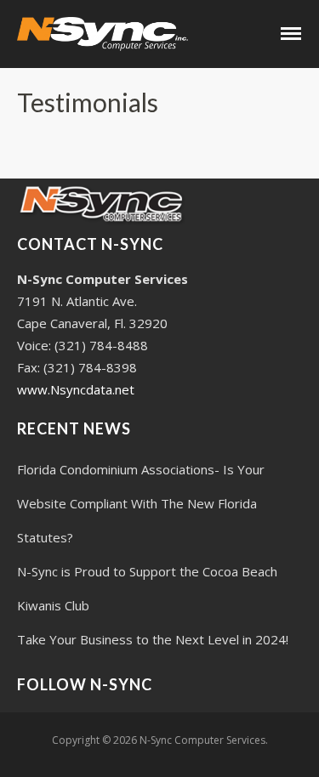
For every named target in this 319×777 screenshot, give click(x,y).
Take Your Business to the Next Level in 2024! (152, 639)
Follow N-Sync (84, 684)
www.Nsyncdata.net (75, 389)
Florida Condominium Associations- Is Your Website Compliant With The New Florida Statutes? (141, 503)
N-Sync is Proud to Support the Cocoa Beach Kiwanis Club (147, 588)
